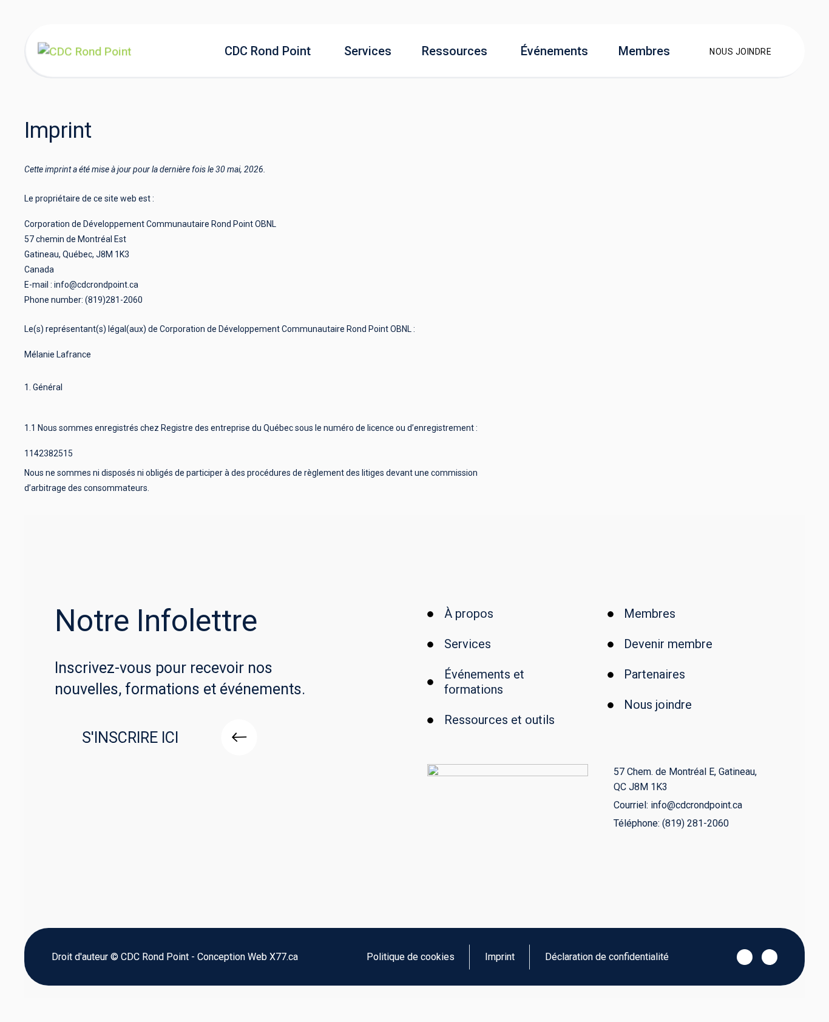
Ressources (454, 51)
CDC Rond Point (268, 51)
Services (367, 51)
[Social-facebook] (745, 957)
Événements (554, 51)
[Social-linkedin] (769, 957)
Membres (644, 51)
